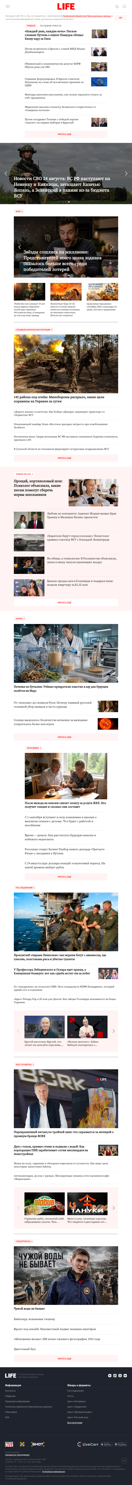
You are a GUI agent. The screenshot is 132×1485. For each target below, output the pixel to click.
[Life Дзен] (109, 1375)
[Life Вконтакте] (125, 1375)
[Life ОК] (120, 1375)
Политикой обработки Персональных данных (87, 15)
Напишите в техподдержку (17, 1454)
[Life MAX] (115, 1375)
